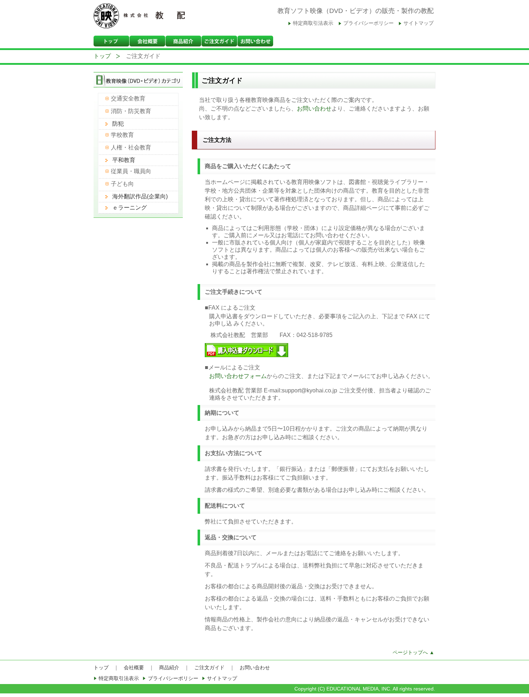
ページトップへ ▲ (413, 652)
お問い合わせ (314, 108)
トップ (102, 56)
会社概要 (134, 667)
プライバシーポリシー (368, 23)
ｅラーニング (129, 207)
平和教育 (123, 160)
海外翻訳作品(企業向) (140, 196)
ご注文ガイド (209, 667)
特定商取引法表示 (313, 23)
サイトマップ (418, 23)
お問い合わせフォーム (238, 376)
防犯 (118, 124)
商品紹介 (169, 667)
